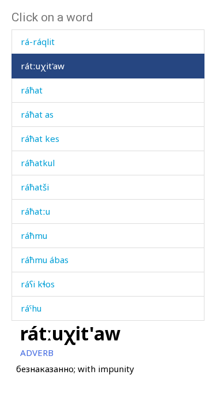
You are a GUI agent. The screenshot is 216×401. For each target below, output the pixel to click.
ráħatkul (38, 162)
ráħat (32, 90)
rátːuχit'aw (43, 66)
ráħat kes (40, 138)
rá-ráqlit (38, 41)
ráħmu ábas (45, 259)
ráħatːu (35, 211)
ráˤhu (31, 308)
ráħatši (35, 187)
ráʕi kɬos (38, 284)
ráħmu (34, 235)
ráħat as (37, 114)
